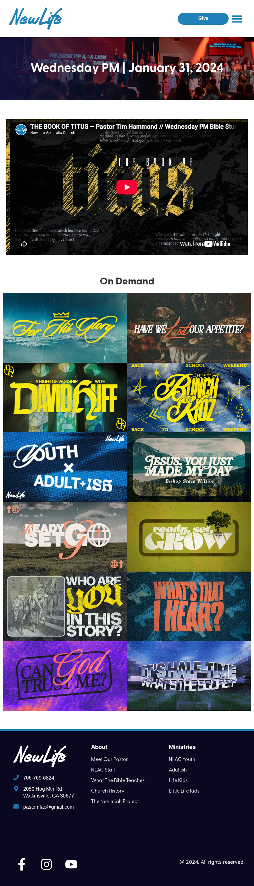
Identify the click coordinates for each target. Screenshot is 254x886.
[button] (237, 18)
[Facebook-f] (21, 864)
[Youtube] (71, 864)
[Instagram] (46, 864)
